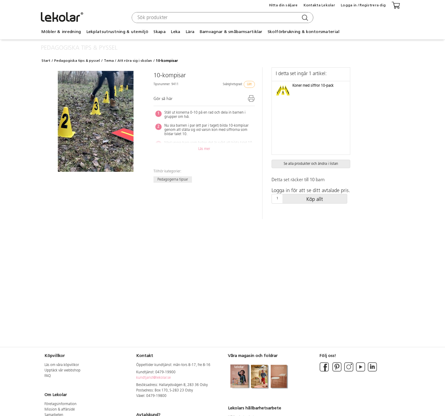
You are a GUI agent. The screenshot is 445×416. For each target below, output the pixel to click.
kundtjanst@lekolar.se (153, 378)
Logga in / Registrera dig (363, 5)
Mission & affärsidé (59, 409)
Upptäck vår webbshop (62, 370)
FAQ (47, 376)
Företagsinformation (60, 404)
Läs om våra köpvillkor (61, 365)
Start (45, 60)
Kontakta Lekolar (319, 5)
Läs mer (204, 149)
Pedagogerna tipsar (172, 179)
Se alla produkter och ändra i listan (311, 164)
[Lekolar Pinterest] (336, 370)
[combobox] (222, 17)
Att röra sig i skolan (134, 60)
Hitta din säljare (283, 5)
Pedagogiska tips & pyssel (77, 60)
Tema (109, 60)
